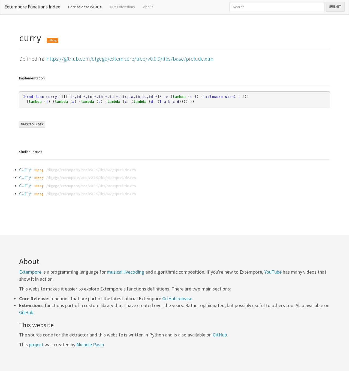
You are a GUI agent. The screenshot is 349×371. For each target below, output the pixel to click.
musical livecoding (125, 272)
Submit (335, 6)
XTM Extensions (122, 6)
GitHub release (177, 298)
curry (25, 169)
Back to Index (32, 124)
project (36, 344)
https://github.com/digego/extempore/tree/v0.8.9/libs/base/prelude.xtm (129, 58)
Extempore (30, 272)
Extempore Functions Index (32, 7)
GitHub (26, 312)
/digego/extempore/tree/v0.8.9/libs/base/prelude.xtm (91, 169)
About (148, 6)
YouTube (273, 272)
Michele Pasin (90, 344)
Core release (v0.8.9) (87, 6)
